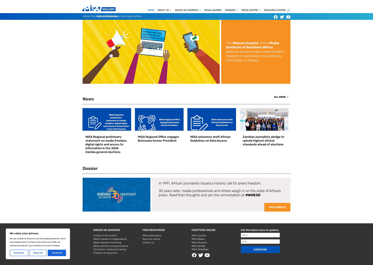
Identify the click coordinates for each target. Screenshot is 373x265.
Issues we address (186, 10)
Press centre (249, 10)
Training (230, 10)
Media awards (213, 10)
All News (280, 97)
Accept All (57, 253)
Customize (19, 253)
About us (163, 10)
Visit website (277, 207)
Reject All (38, 253)
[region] (38, 244)
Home (151, 10)
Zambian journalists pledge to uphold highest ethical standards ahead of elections (263, 140)
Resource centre (275, 10)
